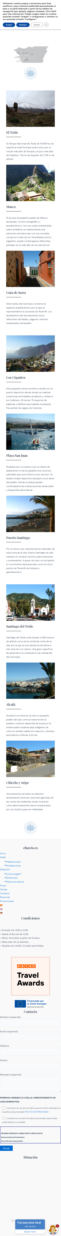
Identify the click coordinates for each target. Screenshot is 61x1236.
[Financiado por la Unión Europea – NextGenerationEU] (30, 1003)
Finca (3, 885)
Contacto (5, 893)
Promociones (7, 901)
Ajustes (37, 25)
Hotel (3, 857)
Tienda (3, 889)
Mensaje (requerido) (10, 1074)
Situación (5, 869)
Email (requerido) (9, 1031)
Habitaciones (14, 861)
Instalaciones (14, 865)
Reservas (5, 897)
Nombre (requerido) (10, 1017)
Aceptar (9, 25)
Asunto (3, 1060)
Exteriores (12, 877)
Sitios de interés (15, 881)
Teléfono (4, 1045)
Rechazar (23, 25)
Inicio (3, 853)
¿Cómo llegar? (14, 873)
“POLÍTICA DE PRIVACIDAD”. (36, 1112)
